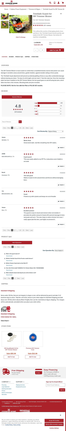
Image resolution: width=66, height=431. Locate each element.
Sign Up (62, 389)
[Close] (60, 415)
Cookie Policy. (9, 424)
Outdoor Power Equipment (18, 9)
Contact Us (7, 403)
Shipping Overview (20, 385)
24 (20, 128)
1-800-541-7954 (16, 403)
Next (27, 128)
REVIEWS (11, 56)
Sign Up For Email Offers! (54, 382)
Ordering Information (6, 388)
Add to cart (54, 50)
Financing (4, 385)
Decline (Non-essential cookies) (54, 424)
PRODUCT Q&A (19, 56)
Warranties (4, 394)
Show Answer (9, 256)
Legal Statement (5, 386)
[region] (32, 421)
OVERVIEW (4, 56)
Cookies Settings (54, 428)
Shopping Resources (21, 386)
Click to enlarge (20, 37)
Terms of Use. (17, 424)
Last (31, 128)
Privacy (3, 390)
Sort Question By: (48, 250)
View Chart (5, 320)
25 (23, 128)
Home (6, 9)
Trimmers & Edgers (34, 9)
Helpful (62, 147)
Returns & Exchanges (7, 392)
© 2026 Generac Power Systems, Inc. (10, 406)
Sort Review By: (42, 131)
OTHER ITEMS (34, 56)
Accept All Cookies (54, 420)
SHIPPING (27, 56)
